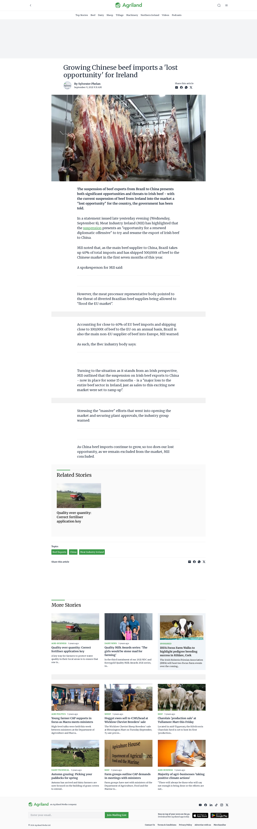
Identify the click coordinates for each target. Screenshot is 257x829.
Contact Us (150, 825)
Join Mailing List (116, 815)
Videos (165, 15)
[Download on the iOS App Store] (200, 815)
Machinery (132, 15)
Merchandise (220, 825)
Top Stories (81, 15)
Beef (93, 15)
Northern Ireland (150, 15)
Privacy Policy (185, 825)
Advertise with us (203, 825)
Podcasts (177, 15)
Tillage (120, 15)
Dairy (101, 15)
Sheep (110, 15)
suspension (92, 228)
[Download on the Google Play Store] (219, 815)
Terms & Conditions (167, 825)
